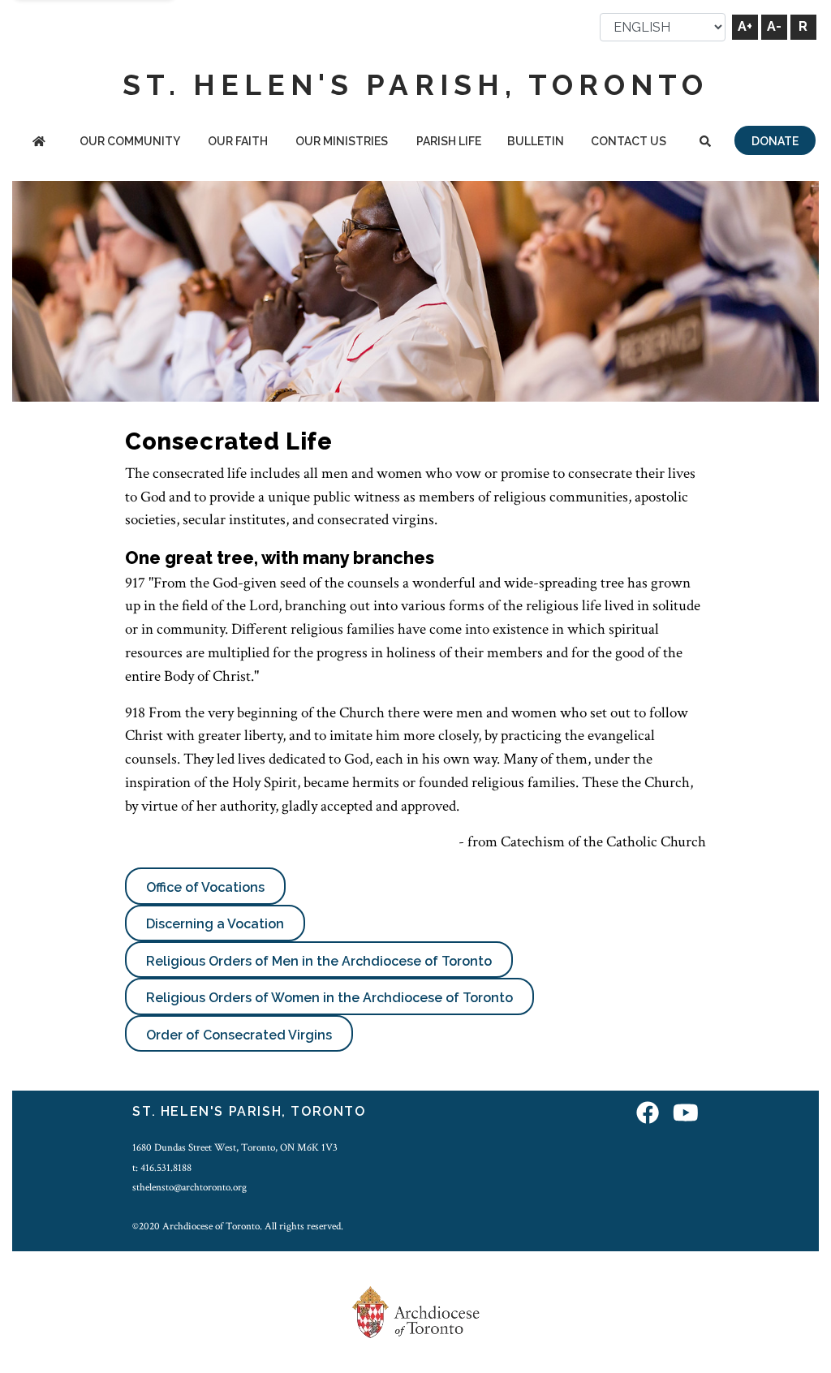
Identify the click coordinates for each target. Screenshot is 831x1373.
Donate (775, 141)
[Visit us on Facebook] (647, 1114)
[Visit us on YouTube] (686, 1114)
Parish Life (448, 141)
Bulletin (535, 141)
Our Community (130, 141)
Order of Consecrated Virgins (239, 1035)
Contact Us (628, 141)
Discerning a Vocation (215, 924)
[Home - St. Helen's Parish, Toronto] (38, 142)
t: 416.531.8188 (162, 1167)
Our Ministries (341, 141)
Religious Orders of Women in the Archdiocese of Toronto (329, 997)
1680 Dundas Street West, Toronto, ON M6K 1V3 (235, 1147)
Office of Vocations (205, 887)
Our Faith (238, 141)
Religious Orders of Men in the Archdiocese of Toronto (319, 961)
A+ (745, 26)
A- (774, 26)
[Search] (705, 142)
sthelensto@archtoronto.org (189, 1187)
